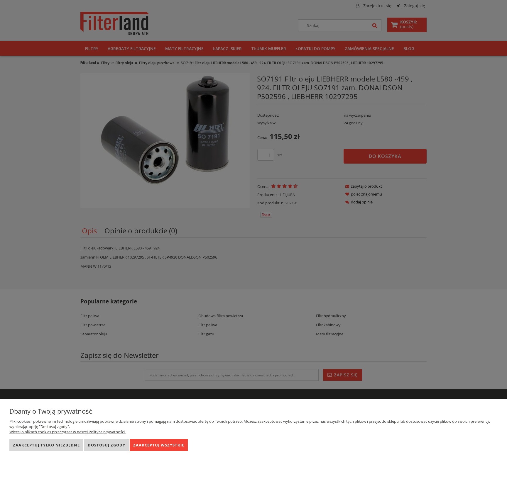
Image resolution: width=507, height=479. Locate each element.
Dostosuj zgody (106, 445)
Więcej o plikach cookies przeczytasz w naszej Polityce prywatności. (67, 431)
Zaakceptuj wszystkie (158, 445)
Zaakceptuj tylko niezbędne (46, 445)
